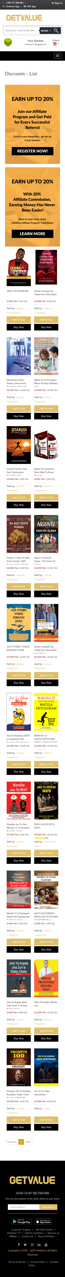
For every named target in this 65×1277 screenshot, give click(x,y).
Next (28, 1142)
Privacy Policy (38, 1262)
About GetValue (46, 1236)
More (45, 30)
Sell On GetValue (34, 1233)
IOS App (31, 6)
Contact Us (27, 1236)
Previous (11, 1142)
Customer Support (21, 1229)
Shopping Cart (40, 44)
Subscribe (47, 1207)
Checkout (28, 44)
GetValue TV (13, 1233)
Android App (12, 6)
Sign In (58, 3)
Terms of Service (17, 1262)
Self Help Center (44, 1229)
